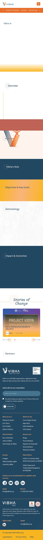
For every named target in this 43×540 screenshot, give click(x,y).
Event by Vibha (8, 464)
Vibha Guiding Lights (10, 461)
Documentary (28, 447)
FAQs (32, 537)
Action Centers (8, 429)
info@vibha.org (26, 524)
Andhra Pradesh (12, 10)
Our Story (6, 423)
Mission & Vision (8, 420)
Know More (14, 333)
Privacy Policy (21, 537)
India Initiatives (28, 426)
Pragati (5, 458)
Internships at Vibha (10, 444)
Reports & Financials (30, 444)
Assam (24, 10)
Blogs (25, 438)
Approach (26, 423)
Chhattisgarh (34, 10)
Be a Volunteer (8, 438)
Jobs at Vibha (7, 441)
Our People (7, 426)
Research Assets (29, 450)
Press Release (28, 441)
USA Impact (27, 429)
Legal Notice (7, 537)
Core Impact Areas (29, 420)
